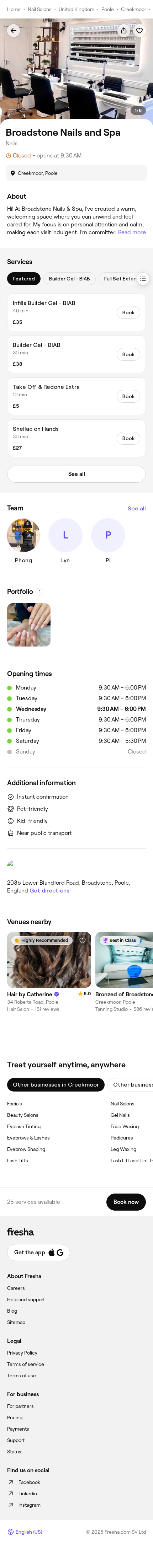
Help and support (26, 1299)
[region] (76, 73)
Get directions (49, 891)
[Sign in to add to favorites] (139, 30)
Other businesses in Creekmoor (56, 1085)
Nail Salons (40, 9)
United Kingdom (76, 9)
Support (16, 1440)
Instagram (30, 1505)
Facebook (29, 1482)
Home (14, 9)
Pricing (14, 1417)
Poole (107, 9)
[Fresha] (76, 1231)
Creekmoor (133, 9)
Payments (18, 1429)
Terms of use (21, 1375)
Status (14, 1451)
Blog (12, 1311)
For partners (20, 1406)
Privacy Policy (22, 1353)
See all (137, 508)
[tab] (24, 278)
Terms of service (25, 1364)
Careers (16, 1288)
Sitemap (16, 1322)
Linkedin (28, 1493)
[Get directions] (76, 866)
